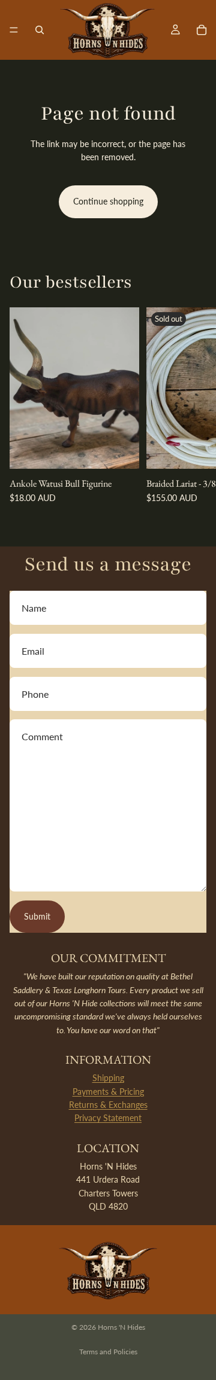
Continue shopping (108, 201)
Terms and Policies (108, 1351)
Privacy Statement (108, 1118)
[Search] (39, 30)
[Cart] (201, 30)
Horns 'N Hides (121, 1327)
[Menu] (14, 30)
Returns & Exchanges (108, 1105)
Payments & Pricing (108, 1091)
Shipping (108, 1078)
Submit (37, 916)
